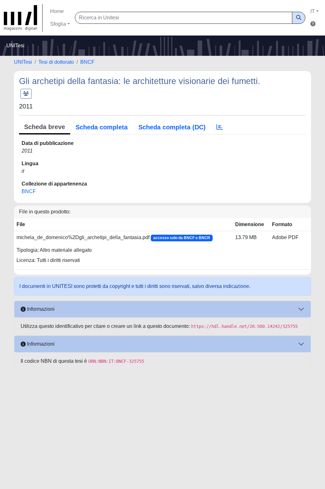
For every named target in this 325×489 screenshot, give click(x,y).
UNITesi (23, 62)
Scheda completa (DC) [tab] (172, 127)
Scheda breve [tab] (44, 126)
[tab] (219, 127)
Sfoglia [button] (58, 24)
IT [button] (312, 11)
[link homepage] (23, 18)
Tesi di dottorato (56, 62)
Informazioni (40, 309)
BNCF (87, 62)
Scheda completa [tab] (102, 127)
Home (57, 11)
